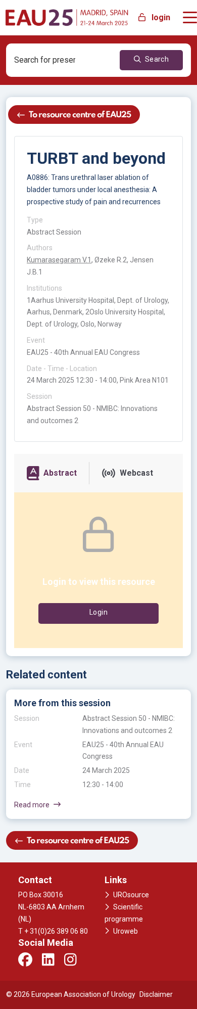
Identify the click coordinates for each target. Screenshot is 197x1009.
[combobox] (50, 60)
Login (98, 612)
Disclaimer (156, 994)
